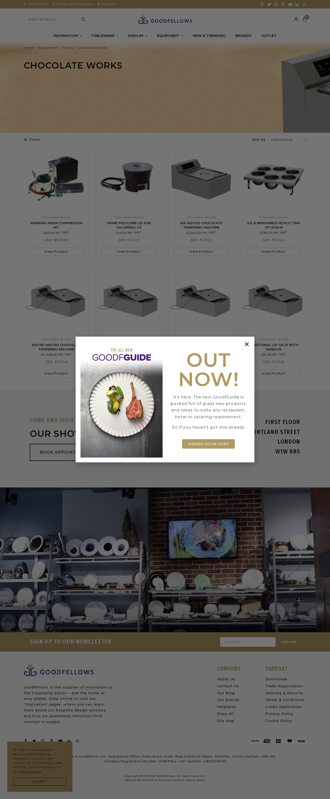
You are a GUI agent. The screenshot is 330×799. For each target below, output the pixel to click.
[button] (247, 344)
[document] (165, 399)
